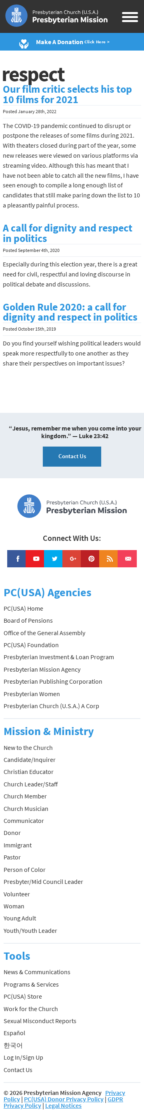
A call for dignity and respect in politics (67, 233)
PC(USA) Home (23, 608)
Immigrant (18, 845)
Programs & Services (31, 984)
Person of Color (25, 869)
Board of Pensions (28, 620)
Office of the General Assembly (44, 633)
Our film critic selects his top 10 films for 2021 (67, 94)
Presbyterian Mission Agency (42, 669)
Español (14, 1033)
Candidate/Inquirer (30, 760)
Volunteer (17, 894)
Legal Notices (63, 1105)
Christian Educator (29, 772)
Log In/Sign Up (23, 1057)
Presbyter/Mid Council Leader (43, 881)
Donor (12, 833)
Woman (14, 906)
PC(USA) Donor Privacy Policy (64, 1099)
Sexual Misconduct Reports (40, 1021)
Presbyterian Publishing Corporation (53, 681)
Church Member (25, 796)
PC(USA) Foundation (31, 645)
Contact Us (72, 456)
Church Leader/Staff (31, 784)
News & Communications (37, 972)
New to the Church (28, 747)
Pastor (12, 857)
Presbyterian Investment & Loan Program (59, 657)
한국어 (13, 1045)
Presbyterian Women (32, 694)
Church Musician (26, 808)
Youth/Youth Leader (30, 930)
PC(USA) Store (23, 996)
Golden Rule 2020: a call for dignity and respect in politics (70, 312)
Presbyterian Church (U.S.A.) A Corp (51, 706)
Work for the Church (31, 1009)
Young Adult (20, 918)
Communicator (24, 820)
